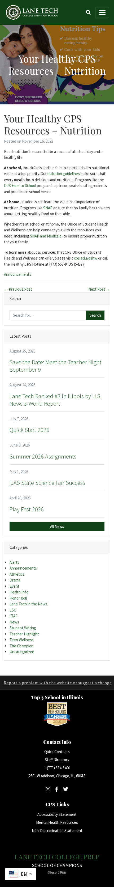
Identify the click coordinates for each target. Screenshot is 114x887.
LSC (13, 610)
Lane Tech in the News (28, 603)
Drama (15, 580)
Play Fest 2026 (27, 509)
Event (14, 586)
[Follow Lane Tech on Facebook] (56, 789)
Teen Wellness (22, 639)
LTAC (14, 615)
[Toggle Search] (88, 12)
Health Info (19, 592)
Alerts (14, 562)
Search (95, 315)
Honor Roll (18, 598)
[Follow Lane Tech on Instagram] (48, 789)
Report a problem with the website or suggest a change (58, 682)
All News (57, 526)
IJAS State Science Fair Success (47, 482)
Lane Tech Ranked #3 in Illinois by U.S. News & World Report (55, 399)
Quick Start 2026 (29, 430)
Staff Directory (57, 759)
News (14, 622)
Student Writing (23, 627)
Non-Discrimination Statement (57, 830)
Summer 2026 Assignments (43, 456)
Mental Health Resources (57, 822)
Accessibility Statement (57, 814)
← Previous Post (18, 289)
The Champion (21, 645)
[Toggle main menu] (102, 12)
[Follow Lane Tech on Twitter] (65, 789)
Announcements (17, 274)
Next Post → (99, 289)
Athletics (17, 574)
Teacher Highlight (24, 633)
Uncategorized (22, 651)
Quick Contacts (57, 751)
